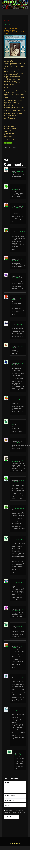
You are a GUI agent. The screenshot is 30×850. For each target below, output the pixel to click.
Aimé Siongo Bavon (16, 441)
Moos (13, 423)
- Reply (16, 172)
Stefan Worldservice (16, 609)
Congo (5, 152)
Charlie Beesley (15, 480)
